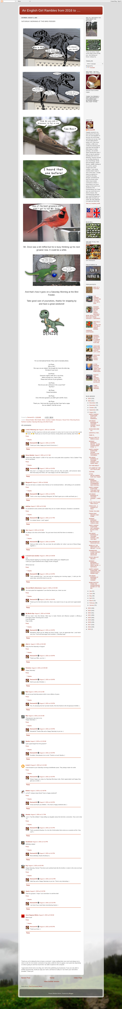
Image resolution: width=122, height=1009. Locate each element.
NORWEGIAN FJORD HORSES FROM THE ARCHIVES (94, 553)
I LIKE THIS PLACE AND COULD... (94, 503)
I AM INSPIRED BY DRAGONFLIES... (94, 542)
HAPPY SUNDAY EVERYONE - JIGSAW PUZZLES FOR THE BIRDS (94, 452)
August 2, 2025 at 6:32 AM (36, 530)
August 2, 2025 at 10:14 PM (47, 879)
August (91, 412)
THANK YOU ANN (94, 511)
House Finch (66, 420)
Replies (30, 439)
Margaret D (29, 482)
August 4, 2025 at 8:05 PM (47, 926)
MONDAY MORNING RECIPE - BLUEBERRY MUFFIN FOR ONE (96, 339)
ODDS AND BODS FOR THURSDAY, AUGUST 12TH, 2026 (96, 349)
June (91, 593)
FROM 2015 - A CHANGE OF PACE (93, 507)
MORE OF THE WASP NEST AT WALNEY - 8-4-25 (94, 547)
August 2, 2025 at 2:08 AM (40, 482)
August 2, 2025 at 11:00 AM (38, 741)
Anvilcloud (29, 841)
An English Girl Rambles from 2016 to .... (51, 10)
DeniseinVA (33, 443)
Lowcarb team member (32, 555)
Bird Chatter (38, 420)
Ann (27, 530)
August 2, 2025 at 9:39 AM (42, 613)
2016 (89, 627)
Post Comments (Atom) (35, 986)
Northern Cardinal (26, 422)
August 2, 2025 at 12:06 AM (47, 429)
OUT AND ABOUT (94, 465)
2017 (89, 624)
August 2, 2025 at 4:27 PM (47, 518)
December (92, 403)
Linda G (28, 765)
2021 (89, 615)
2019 (89, 620)
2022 (89, 613)
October (91, 407)
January (91, 605)
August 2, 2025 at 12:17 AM (43, 455)
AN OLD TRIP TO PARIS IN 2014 (94, 438)
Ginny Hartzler (30, 455)
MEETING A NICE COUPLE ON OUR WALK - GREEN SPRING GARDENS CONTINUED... (93, 327)
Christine (28, 668)
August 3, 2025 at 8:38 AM (46, 915)
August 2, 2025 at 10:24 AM (36, 715)
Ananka (28, 814)
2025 (89, 400)
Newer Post (25, 978)
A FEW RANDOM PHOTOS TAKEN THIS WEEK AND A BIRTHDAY (97, 368)
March (91, 600)
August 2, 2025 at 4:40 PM (47, 753)
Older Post (78, 978)
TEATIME (91, 471)
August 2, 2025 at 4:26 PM (47, 468)
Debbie (28, 790)
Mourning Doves (75, 420)
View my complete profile (93, 203)
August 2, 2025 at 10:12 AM (36, 691)
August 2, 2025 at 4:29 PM (47, 574)
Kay (27, 865)
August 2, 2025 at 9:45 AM (38, 644)
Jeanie (28, 891)
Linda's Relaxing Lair (32, 429)
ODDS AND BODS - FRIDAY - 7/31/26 (96, 357)
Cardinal (48, 420)
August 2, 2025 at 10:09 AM (39, 668)
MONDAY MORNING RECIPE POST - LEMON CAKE (94, 521)
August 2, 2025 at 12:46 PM (38, 790)
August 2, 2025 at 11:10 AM (39, 765)
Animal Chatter (30, 420)
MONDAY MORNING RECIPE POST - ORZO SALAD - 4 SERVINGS (94, 564)
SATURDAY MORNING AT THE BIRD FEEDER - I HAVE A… (94, 497)
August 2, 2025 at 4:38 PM (47, 630)
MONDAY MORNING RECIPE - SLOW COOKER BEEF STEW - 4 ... (94, 444)
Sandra (28, 741)
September (92, 410)
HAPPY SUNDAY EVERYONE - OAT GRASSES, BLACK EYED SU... (94, 528)
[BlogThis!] (47, 417)
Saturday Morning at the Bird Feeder (42, 422)
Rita (27, 715)
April (90, 598)
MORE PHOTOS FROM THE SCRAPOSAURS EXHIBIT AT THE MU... (94, 585)
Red (27, 691)
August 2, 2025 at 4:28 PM (47, 541)
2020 (89, 617)
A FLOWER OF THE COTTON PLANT (94, 468)
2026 (89, 398)
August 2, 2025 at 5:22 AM (38, 506)
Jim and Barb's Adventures (34, 588)
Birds (43, 420)
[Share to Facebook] (51, 417)
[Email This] (46, 417)
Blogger (71, 993)
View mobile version (51, 981)
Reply (27, 436)
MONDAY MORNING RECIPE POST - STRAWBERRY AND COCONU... (94, 482)
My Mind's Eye (30, 613)
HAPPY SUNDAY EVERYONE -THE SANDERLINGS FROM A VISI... (94, 571)
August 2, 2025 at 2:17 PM (38, 814)
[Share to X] (49, 417)
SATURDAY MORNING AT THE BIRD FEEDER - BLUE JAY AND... (94, 423)
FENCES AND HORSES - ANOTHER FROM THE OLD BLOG (96, 378)
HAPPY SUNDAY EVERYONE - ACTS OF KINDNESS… (94, 416)
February (92, 603)
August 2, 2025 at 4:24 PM (47, 443)
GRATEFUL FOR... (94, 433)
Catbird (53, 420)
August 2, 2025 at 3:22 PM (40, 841)
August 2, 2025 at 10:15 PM (47, 902)
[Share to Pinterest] (52, 417)
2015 (89, 629)
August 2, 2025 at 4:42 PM (47, 827)
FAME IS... (92, 435)
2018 (89, 622)
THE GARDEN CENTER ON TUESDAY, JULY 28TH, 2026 (97, 300)
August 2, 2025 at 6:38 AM (47, 555)
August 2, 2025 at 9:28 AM (50, 588)
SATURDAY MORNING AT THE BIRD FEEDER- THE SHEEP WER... (94, 460)
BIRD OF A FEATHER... (96, 288)
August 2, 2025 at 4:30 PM (47, 599)
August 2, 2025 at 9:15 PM (37, 891)
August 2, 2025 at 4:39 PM (47, 703)
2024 (89, 608)
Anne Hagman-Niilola (32, 915)
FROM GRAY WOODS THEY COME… (94, 515)
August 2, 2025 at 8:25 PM (35, 865)
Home (52, 978)
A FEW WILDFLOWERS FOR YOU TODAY (95, 475)
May (90, 596)
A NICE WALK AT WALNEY (94, 558)
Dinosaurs (59, 420)
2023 (89, 610)
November (92, 405)
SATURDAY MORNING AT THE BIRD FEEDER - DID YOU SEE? (94, 536)
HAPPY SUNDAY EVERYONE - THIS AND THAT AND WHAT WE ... (95, 489)
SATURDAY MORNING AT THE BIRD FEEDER (93, 578)
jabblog (28, 506)
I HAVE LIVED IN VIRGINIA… (96, 387)
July (90, 591)
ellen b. (28, 644)
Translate (92, 67)
